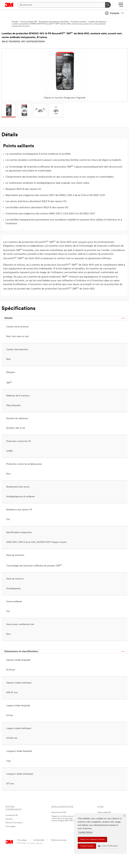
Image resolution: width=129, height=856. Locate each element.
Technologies (11, 826)
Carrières (9, 819)
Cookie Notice (85, 832)
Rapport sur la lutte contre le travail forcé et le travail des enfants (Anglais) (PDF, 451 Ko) (63, 818)
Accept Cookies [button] (86, 846)
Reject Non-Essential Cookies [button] (92, 839)
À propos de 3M (12, 815)
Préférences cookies (58, 840)
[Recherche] (108, 5)
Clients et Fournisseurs (14, 823)
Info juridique (22, 840)
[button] (107, 846)
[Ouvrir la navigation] (120, 6)
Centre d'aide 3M (104, 812)
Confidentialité (38, 840)
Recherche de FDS (59, 812)
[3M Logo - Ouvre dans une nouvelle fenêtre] (9, 5)
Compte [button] (114, 13)
